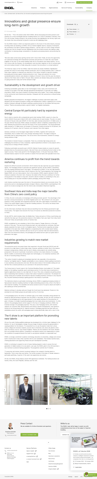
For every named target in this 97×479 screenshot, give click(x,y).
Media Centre (12, 13)
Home (6, 13)
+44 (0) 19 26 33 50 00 (12, 450)
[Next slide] (92, 389)
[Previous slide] (4, 389)
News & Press (20, 13)
